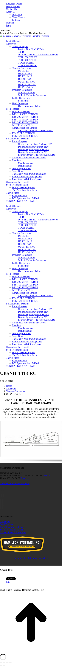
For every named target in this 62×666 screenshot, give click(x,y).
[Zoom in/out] (10, 662)
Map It (47, 475)
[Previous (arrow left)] (1, 665)
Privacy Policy (21, 558)
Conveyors (5, 521)
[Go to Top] (31, 652)
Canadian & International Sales (14, 483)
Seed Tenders (6, 524)
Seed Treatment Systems (11, 529)
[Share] (4, 662)
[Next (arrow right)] (4, 665)
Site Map (32, 558)
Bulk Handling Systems (11, 527)
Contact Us (42, 558)
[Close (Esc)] (1, 662)
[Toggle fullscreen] (7, 662)
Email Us (24, 478)
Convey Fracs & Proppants (13, 532)
